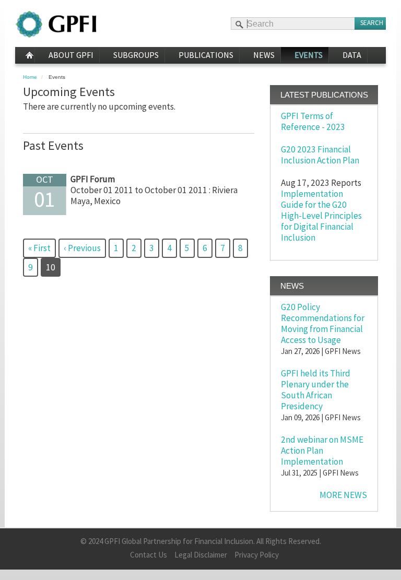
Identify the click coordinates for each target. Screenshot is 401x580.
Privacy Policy (256, 555)
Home (24, 55)
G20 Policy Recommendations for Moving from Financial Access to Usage (322, 323)
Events (308, 55)
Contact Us (148, 555)
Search (371, 22)
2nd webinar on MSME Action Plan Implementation (322, 450)
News (264, 55)
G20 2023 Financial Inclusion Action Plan (320, 155)
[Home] (56, 24)
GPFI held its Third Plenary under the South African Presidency (315, 390)
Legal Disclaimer (200, 555)
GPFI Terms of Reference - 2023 (313, 121)
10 (53, 269)
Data (352, 55)
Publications (206, 55)
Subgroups (136, 55)
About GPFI (71, 55)
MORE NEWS (343, 495)
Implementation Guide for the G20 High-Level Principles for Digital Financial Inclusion (321, 215)
